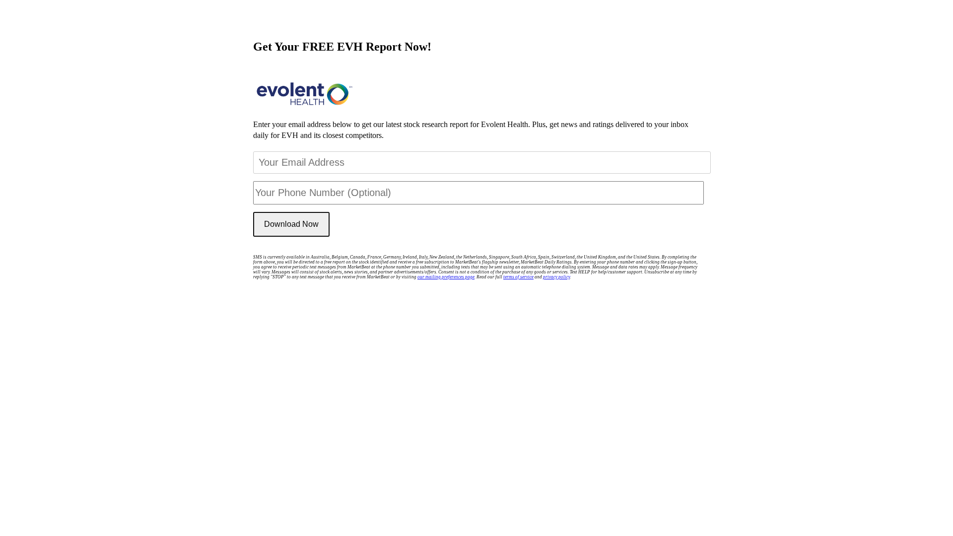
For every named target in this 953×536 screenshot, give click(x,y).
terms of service (518, 276)
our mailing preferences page (446, 276)
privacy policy (556, 276)
